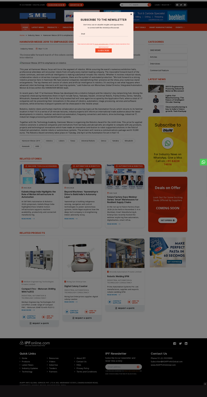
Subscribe (103, 50)
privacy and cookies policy (102, 44)
